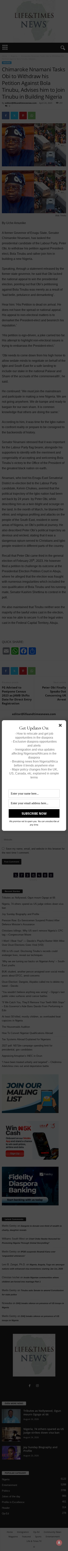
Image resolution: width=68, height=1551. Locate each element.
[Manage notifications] (59, 1543)
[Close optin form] (61, 726)
